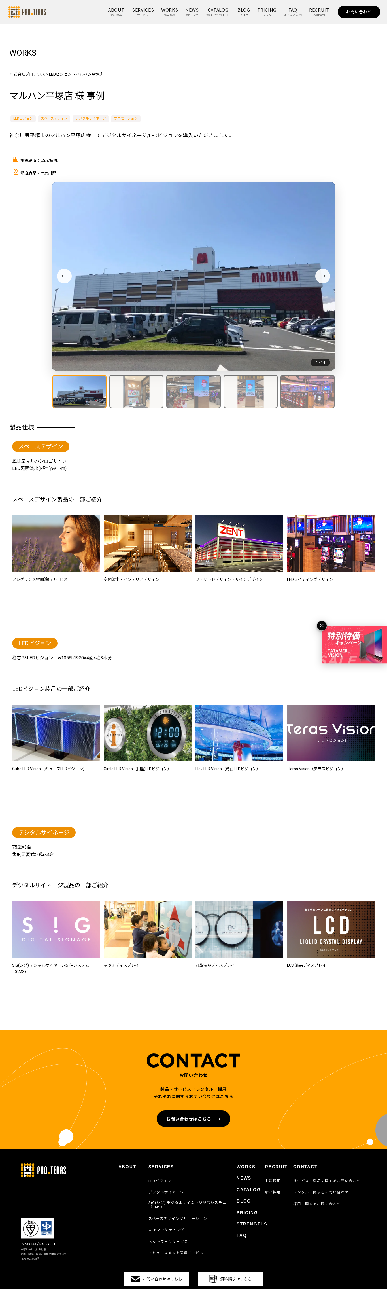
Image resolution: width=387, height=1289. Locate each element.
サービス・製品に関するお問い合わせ (327, 1180)
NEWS (192, 11)
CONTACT (305, 1166)
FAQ (293, 11)
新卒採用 (273, 1192)
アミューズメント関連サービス (176, 1252)
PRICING (267, 11)
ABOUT (116, 11)
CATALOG (218, 11)
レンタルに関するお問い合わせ (321, 1192)
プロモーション (126, 118)
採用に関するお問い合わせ (317, 1203)
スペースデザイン (54, 118)
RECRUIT (319, 11)
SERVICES (143, 11)
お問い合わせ (359, 11)
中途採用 (273, 1180)
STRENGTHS (252, 1224)
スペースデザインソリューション (177, 1218)
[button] (79, 391)
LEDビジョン (23, 118)
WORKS (169, 11)
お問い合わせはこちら (193, 1119)
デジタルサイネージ (90, 118)
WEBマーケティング (166, 1229)
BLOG (243, 11)
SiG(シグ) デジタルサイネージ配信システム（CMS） (187, 1204)
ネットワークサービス (168, 1241)
